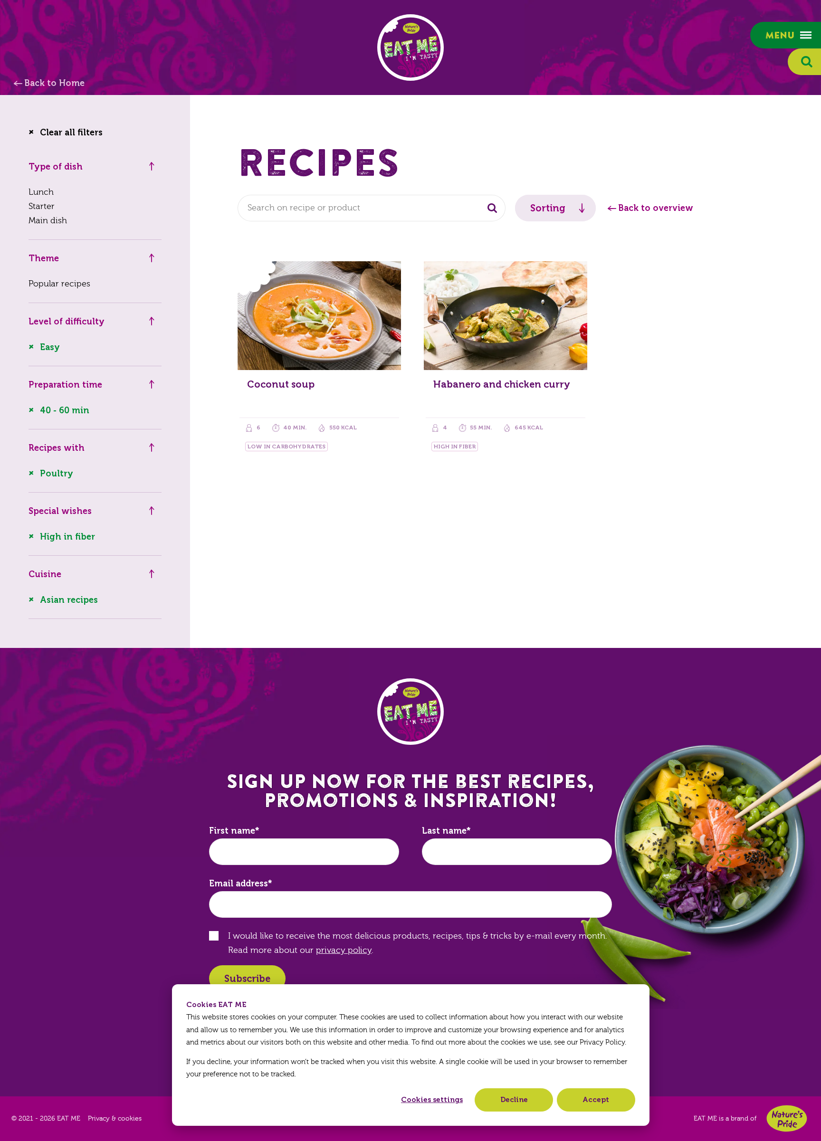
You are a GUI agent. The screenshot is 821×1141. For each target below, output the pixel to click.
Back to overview (655, 208)
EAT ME (410, 47)
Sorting (547, 208)
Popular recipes (59, 284)
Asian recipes (69, 600)
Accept (595, 1099)
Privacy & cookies (115, 1118)
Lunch (41, 192)
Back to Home (54, 83)
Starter (42, 206)
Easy (50, 347)
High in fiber (67, 537)
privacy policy (344, 950)
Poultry (56, 473)
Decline (514, 1099)
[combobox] (372, 208)
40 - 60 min (64, 410)
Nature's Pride (787, 1118)
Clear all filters (71, 132)
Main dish (48, 221)
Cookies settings (432, 1099)
